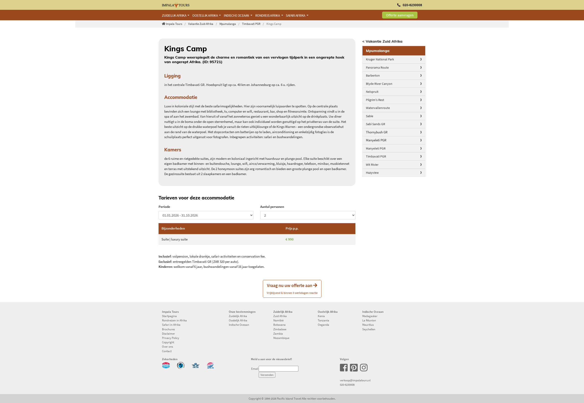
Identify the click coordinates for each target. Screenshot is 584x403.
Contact (167, 351)
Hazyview (372, 172)
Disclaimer (168, 333)
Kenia (321, 316)
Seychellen (368, 329)
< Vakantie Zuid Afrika (382, 41)
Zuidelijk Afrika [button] (174, 15)
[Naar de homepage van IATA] (196, 365)
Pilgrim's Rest (375, 100)
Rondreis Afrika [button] (267, 15)
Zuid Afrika (280, 316)
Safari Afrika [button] (296, 15)
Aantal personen (272, 206)
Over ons (167, 346)
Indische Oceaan (239, 324)
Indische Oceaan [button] (237, 15)
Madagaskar (370, 316)
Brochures (168, 329)
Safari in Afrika (171, 324)
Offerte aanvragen (400, 15)
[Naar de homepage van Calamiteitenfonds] (181, 365)
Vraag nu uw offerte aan (292, 288)
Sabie (369, 116)
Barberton (373, 75)
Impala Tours (174, 24)
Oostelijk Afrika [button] (205, 15)
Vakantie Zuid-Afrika (201, 24)
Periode (164, 206)
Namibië (278, 320)
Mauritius (368, 324)
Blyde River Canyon (379, 84)
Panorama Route (377, 67)
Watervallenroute (378, 108)
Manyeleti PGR (376, 148)
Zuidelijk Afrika (238, 316)
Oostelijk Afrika (238, 320)
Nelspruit (372, 92)
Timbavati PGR (251, 24)
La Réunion (369, 320)
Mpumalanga (228, 24)
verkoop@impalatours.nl (355, 380)
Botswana (279, 324)
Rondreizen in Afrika (174, 320)
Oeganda (323, 324)
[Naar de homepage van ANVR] (166, 365)
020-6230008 (347, 384)
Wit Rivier (372, 165)
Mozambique (281, 338)
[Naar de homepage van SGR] (210, 365)
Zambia (278, 333)
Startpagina (169, 316)
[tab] (393, 50)
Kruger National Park (380, 59)
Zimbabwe (279, 329)
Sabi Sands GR (375, 124)
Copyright (168, 342)
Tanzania (323, 320)
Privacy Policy (170, 338)
